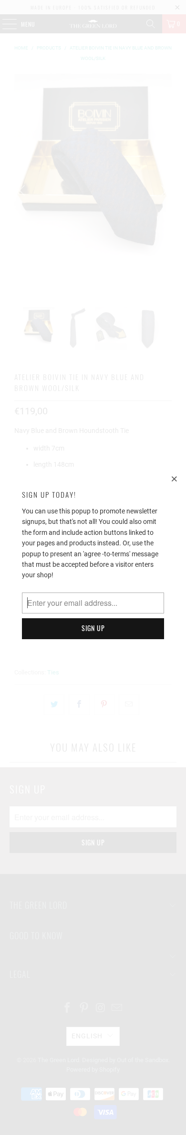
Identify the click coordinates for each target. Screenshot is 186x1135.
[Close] (174, 478)
